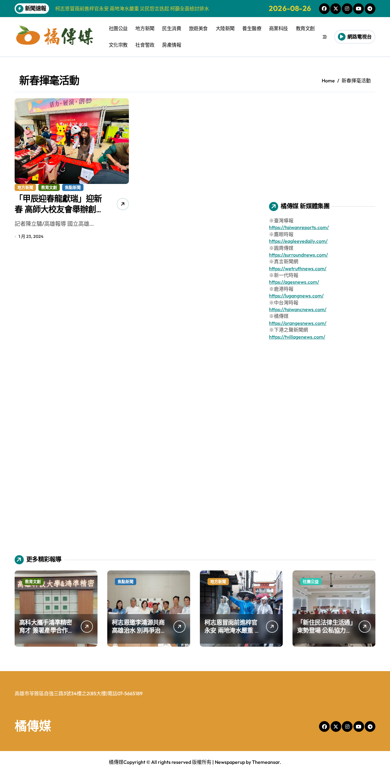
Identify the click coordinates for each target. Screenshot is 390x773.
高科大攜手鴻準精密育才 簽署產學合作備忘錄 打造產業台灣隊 (46, 630)
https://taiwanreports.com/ (299, 227)
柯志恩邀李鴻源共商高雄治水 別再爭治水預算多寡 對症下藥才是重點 (139, 634)
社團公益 (118, 28)
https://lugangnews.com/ (296, 296)
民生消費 (171, 28)
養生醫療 (251, 28)
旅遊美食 (198, 28)
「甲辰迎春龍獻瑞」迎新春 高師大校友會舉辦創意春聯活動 (58, 209)
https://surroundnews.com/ (298, 255)
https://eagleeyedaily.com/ (298, 241)
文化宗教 (118, 45)
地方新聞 (144, 28)
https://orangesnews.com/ (297, 323)
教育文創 (305, 28)
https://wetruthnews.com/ (297, 268)
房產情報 (171, 45)
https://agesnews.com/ (294, 282)
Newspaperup (230, 762)
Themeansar (266, 762)
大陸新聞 (225, 28)
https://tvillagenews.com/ (297, 337)
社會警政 (144, 45)
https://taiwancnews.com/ (297, 309)
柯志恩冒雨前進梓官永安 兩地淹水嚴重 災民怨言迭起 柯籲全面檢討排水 (232, 634)
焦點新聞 (73, 187)
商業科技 (278, 28)
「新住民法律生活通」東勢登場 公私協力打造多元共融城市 (325, 630)
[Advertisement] (323, 141)
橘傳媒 (33, 725)
